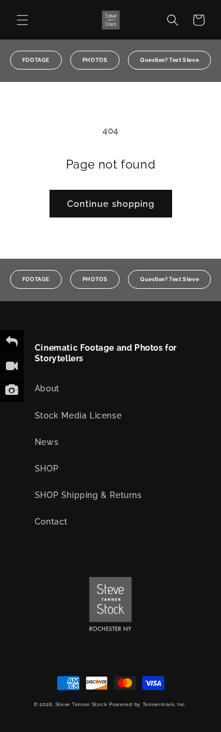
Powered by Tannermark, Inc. (148, 704)
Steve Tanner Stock (81, 704)
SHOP (46, 468)
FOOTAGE (36, 60)
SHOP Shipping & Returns (88, 495)
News (46, 442)
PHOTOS (95, 60)
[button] (22, 20)
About (47, 388)
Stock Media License (78, 415)
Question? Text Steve (169, 60)
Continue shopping (110, 204)
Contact (51, 521)
